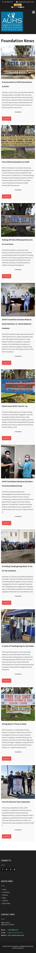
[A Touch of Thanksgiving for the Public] (18, 626)
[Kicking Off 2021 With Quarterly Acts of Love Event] (18, 220)
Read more (6, 118)
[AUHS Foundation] (12, 21)
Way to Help (6, 903)
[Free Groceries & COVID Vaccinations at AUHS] (18, 62)
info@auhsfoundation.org (15, 933)
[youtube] (14, 869)
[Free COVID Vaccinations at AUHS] (18, 142)
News (4, 898)
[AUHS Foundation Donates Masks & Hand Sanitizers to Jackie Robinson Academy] (18, 299)
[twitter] (6, 869)
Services (5, 895)
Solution (5, 901)
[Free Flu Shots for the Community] (18, 782)
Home (4, 889)
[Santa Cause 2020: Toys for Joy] (18, 386)
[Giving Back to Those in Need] (18, 704)
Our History (6, 892)
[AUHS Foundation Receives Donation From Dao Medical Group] (18, 461)
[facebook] (2, 869)
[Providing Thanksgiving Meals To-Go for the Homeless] (18, 546)
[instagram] (10, 869)
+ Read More (17, 112)
